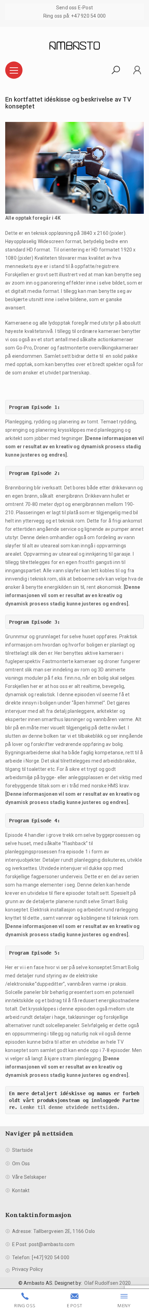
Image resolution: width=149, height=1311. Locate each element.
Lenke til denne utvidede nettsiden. (70, 1107)
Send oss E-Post (74, 7)
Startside (22, 1150)
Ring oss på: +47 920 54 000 (74, 16)
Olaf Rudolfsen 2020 (107, 1283)
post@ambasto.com (51, 1244)
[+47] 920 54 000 (50, 1257)
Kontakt (20, 1190)
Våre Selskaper (29, 1177)
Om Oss (21, 1163)
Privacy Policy (27, 1269)
